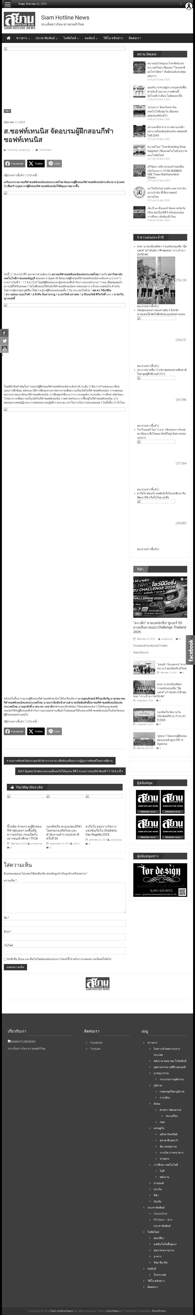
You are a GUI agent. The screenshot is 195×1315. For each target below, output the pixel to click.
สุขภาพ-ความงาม (164, 1250)
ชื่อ (6, 917)
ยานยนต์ (159, 1183)
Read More (140, 652)
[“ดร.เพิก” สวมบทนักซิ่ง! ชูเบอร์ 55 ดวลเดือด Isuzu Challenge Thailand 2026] (160, 596)
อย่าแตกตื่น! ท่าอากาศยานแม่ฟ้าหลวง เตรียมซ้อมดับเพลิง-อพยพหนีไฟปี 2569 (167, 131)
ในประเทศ (160, 1274)
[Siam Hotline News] (8, 38)
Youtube (95, 1048)
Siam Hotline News (65, 17)
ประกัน (158, 1189)
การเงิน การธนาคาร (172, 1152)
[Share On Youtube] (4, 349)
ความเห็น (10, 880)
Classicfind (160, 1213)
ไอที (162, 1170)
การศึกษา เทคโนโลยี (166, 1164)
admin (76, 843)
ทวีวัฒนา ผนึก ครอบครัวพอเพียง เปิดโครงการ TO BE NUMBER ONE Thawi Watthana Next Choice (165, 172)
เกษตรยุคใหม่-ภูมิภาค (172, 1091)
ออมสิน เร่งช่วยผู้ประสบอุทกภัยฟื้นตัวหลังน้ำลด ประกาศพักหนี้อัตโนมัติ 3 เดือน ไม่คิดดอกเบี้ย (167, 91)
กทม (162, 1122)
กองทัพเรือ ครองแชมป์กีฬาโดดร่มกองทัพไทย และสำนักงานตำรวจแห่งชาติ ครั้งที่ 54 (64, 832)
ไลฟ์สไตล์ (69, 38)
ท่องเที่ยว (159, 1238)
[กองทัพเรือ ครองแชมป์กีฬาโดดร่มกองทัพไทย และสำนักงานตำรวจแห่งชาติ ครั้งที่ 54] (64, 808)
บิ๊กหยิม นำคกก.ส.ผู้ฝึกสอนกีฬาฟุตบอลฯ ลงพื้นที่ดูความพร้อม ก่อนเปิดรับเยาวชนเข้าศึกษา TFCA (24, 832)
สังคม (157, 1103)
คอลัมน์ (90, 38)
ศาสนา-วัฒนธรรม (170, 1109)
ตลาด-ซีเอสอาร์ (169, 1140)
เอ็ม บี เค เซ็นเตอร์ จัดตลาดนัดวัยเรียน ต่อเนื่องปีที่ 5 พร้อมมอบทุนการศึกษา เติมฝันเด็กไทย (166, 212)
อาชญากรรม (161, 1073)
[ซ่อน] (2, 354)
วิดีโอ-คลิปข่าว (113, 38)
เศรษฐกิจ (159, 1128)
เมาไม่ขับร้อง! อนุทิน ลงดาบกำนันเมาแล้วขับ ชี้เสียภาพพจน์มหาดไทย (166, 192)
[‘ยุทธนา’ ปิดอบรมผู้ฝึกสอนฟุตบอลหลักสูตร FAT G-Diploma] (144, 738)
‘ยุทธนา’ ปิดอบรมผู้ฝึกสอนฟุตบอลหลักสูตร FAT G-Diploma (172, 739)
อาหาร (157, 1256)
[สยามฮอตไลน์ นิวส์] (22, 1041)
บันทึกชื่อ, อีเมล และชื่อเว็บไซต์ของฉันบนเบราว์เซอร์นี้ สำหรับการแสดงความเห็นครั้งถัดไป (59, 959)
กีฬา (7, 111)
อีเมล (8, 931)
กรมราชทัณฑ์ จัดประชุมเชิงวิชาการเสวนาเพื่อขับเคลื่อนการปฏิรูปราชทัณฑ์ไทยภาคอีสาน (61, 760)
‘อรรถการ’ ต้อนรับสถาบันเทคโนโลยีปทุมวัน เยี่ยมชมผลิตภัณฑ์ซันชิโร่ (162, 111)
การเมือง (165, 1097)
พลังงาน (164, 1177)
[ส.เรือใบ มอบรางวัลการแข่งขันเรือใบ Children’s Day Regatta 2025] (104, 808)
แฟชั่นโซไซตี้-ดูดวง (165, 1244)
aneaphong (36, 843)
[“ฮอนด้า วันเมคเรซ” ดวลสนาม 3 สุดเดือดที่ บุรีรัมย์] (144, 667)
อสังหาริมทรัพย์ (168, 1134)
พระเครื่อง (172, 1115)
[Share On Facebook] (4, 333)
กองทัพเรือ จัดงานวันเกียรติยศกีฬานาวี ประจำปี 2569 (171, 716)
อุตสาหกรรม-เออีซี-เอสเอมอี (169, 1067)
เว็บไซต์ (8, 945)
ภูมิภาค (158, 1085)
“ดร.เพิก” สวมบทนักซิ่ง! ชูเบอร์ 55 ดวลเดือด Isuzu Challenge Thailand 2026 (159, 627)
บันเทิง (157, 1201)
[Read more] (189, 6)
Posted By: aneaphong (18, 150)
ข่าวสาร (21, 38)
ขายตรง (164, 1158)
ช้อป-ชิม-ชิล (161, 1262)
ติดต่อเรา (135, 38)
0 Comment (45, 150)
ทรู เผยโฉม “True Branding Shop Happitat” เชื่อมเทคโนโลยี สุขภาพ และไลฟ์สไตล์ (167, 151)
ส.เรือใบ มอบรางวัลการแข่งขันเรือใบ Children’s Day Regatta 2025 (101, 830)
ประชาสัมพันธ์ (45, 38)
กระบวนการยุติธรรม (172, 1079)
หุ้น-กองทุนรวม (168, 1146)
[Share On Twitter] (4, 341)
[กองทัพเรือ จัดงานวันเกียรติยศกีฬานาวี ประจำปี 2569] (144, 714)
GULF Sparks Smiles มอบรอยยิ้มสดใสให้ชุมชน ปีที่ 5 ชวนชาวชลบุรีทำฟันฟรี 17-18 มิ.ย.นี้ (69, 771)
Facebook (96, 1042)
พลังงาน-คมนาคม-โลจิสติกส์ (170, 1060)
